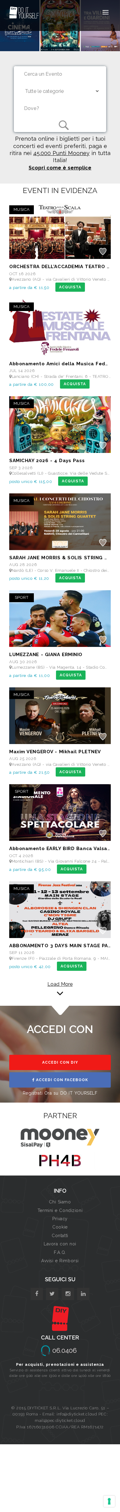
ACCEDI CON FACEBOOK (61, 1080)
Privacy (60, 1218)
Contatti (60, 1235)
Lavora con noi (60, 1243)
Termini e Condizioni (60, 1210)
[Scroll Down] (60, 993)
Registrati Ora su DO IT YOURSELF (60, 1093)
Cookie (59, 1227)
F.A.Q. (60, 1252)
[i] (83, 1294)
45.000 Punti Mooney (61, 153)
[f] (37, 1294)
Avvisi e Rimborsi (60, 1260)
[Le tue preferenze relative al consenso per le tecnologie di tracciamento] (109, 1501)
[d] (68, 1294)
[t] (52, 1294)
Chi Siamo (60, 1201)
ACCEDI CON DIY (60, 1062)
